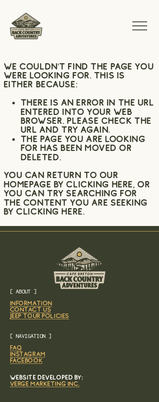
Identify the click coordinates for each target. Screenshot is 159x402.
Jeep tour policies (39, 316)
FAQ (16, 348)
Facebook (26, 360)
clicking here (99, 184)
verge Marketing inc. (45, 384)
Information (31, 303)
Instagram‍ (27, 354)
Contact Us (30, 310)
